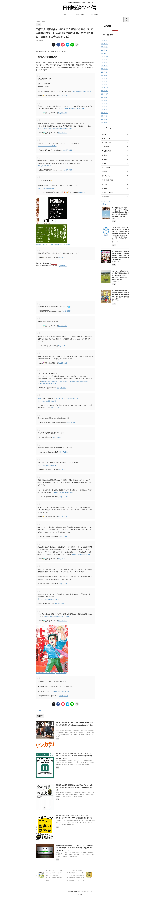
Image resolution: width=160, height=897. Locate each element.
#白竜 (39, 398)
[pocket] (63, 45)
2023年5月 (104, 72)
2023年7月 (104, 66)
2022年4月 (104, 113)
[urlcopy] (77, 45)
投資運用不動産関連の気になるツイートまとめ (80, 891)
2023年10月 (104, 56)
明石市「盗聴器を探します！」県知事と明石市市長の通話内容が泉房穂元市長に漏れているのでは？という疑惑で (74, 725)
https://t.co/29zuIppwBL (46, 188)
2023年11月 (104, 53)
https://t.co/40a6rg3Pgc (82, 381)
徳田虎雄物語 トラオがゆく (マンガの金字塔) (51, 673)
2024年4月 (104, 41)
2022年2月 (104, 119)
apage (104, 134)
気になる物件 (106, 167)
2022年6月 (104, 106)
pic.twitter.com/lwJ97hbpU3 (60, 616)
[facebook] (58, 45)
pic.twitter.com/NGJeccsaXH (49, 599)
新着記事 (104, 159)
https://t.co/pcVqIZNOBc (46, 166)
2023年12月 (104, 50)
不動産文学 (105, 147)
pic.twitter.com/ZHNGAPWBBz (63, 492)
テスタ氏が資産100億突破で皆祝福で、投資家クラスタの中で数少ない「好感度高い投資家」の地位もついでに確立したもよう (120, 295)
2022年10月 (104, 94)
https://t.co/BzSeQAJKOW (49, 381)
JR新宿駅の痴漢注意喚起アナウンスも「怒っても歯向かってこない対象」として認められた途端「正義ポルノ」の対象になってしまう (74, 847)
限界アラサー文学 (107, 192)
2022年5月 (104, 110)
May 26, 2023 (62, 95)
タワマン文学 (94, 14)
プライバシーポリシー (107, 202)
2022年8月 (104, 100)
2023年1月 (104, 84)
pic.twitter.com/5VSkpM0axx (80, 554)
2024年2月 (104, 44)
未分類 (39, 711)
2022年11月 (104, 91)
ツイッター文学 (80, 14)
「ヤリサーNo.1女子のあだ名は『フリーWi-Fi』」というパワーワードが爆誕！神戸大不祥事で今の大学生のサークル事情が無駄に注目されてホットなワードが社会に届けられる (120, 234)
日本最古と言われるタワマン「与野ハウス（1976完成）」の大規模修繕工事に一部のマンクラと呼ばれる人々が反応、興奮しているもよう (120, 212)
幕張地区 (104, 155)
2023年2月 (104, 81)
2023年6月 (104, 69)
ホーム (65, 14)
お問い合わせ (105, 204)
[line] (72, 45)
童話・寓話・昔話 (107, 180)
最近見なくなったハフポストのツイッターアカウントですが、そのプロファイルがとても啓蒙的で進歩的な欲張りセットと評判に (74, 755)
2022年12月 (104, 88)
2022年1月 (104, 122)
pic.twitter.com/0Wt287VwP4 (82, 91)
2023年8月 (104, 63)
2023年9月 (104, 59)
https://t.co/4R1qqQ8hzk (46, 128)
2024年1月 (104, 47)
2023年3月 (104, 78)
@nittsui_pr (63, 266)
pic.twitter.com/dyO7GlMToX (47, 146)
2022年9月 (104, 97)
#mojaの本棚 (47, 616)
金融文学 (104, 188)
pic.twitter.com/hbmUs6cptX (64, 128)
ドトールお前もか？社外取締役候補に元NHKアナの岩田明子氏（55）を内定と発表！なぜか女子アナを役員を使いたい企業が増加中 (120, 255)
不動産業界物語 (106, 151)
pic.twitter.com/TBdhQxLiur (47, 465)
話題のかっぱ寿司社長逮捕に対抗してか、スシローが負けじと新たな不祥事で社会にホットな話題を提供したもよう (74, 787)
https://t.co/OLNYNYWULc (60, 691)
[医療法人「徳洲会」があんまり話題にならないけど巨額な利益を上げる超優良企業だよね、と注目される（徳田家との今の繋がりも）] (67, 45)
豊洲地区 (104, 184)
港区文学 (104, 172)
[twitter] (53, 45)
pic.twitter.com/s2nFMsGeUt (74, 109)
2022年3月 (104, 116)
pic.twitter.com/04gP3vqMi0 (47, 401)
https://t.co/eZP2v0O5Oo (66, 381)
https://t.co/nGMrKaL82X (69, 398)
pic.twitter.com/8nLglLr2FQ (47, 384)
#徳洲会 (58, 398)
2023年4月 (104, 75)
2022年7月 (104, 103)
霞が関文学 (105, 197)
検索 (126, 19)
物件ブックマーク (107, 176)
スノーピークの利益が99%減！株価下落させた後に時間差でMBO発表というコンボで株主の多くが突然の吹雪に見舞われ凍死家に (120, 275)
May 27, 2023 (62, 133)
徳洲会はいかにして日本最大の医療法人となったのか (53, 244)
